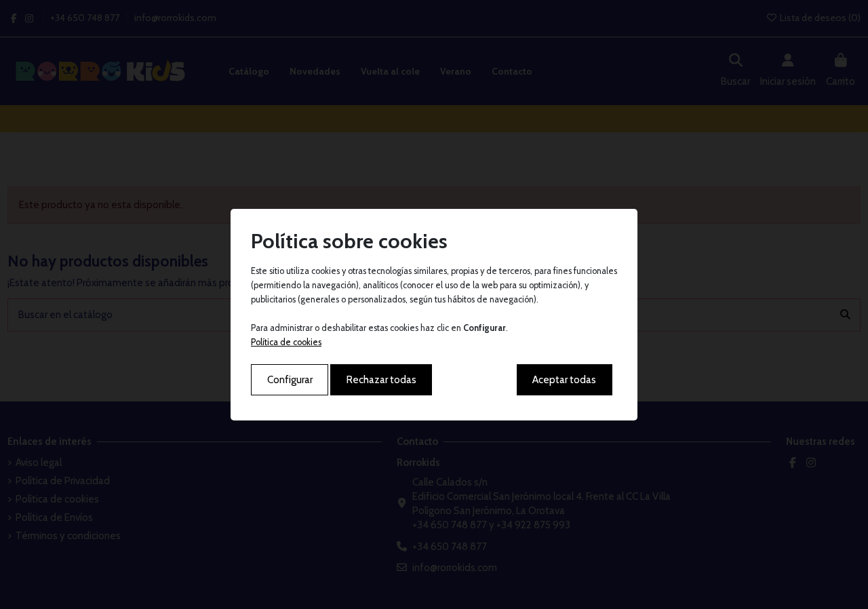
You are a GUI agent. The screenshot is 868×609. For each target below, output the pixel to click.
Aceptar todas (564, 380)
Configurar (290, 380)
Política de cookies (286, 342)
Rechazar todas (381, 380)
